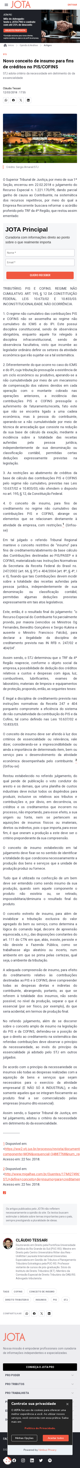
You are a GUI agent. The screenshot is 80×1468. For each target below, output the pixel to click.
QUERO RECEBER (40, 275)
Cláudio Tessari (12, 88)
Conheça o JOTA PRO (40, 1367)
